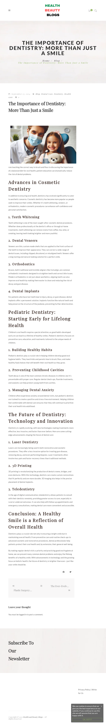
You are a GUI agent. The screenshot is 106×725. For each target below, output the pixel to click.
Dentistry (58, 94)
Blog (57, 60)
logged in (23, 614)
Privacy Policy (84, 689)
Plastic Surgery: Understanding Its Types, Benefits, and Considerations (23, 590)
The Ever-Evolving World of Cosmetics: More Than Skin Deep (60, 586)
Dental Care (47, 94)
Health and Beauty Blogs (33, 717)
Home (46, 60)
